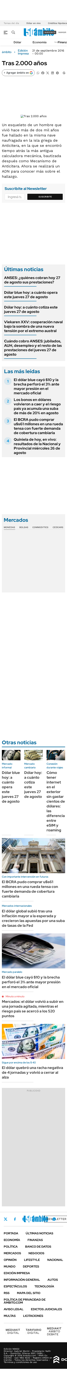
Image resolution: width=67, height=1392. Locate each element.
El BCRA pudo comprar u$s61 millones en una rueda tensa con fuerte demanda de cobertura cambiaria (38, 426)
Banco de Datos (38, 1247)
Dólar (17, 42)
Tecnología (44, 1286)
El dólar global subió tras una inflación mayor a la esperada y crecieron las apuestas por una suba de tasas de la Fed (33, 918)
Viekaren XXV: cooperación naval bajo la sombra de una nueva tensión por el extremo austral (33, 326)
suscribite (49, 32)
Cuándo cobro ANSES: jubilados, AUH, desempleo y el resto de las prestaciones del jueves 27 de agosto (33, 348)
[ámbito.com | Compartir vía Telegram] (57, 72)
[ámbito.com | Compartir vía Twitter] (47, 72)
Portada (11, 1233)
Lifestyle (32, 1260)
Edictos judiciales (46, 1309)
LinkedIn (34, 1219)
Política (11, 1247)
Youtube (44, 1219)
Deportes (31, 1266)
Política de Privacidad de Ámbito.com (25, 1301)
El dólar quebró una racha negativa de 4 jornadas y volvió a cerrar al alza (32, 1072)
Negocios (36, 1253)
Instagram (24, 1219)
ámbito (7, 52)
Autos (52, 1280)
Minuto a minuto (15, 996)
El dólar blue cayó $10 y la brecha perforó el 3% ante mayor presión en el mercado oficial (36, 386)
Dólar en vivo (33, 23)
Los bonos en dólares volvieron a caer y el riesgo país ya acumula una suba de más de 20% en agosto (37, 406)
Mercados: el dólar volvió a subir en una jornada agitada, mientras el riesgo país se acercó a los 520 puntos (32, 1008)
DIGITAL (13, 1331)
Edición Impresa (17, 1273)
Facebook (15, 1219)
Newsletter (56, 1219)
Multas (10, 1316)
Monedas (9, 527)
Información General (22, 1280)
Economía (40, 42)
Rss (6, 1293)
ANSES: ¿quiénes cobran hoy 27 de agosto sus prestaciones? (32, 280)
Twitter (5, 1219)
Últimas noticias (39, 1233)
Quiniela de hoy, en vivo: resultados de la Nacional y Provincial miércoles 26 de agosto (37, 446)
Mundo (9, 1266)
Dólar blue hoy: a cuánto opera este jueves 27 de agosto (31, 294)
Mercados (12, 1253)
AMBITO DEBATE (54, 1331)
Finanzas (35, 1240)
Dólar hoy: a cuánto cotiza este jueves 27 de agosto (31, 309)
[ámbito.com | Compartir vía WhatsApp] (37, 72)
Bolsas (23, 527)
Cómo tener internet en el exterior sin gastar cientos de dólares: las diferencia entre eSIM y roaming (56, 801)
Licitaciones (33, 1316)
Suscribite (45, 196)
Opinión (10, 1260)
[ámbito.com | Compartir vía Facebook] (42, 72)
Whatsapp (54, 1219)
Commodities (40, 527)
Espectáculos (15, 1286)
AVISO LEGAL (13, 1309)
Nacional (55, 1260)
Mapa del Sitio (28, 1293)
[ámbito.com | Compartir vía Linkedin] (52, 72)
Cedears (58, 527)
